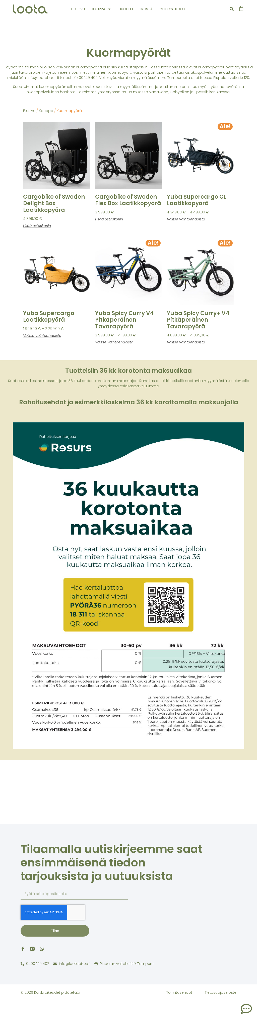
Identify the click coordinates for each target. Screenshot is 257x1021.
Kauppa (46, 110)
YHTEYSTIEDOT (172, 9)
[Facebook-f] (23, 949)
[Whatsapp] (42, 949)
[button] (232, 9)
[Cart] (241, 8)
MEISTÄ (147, 9)
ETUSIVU (78, 9)
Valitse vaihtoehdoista (186, 219)
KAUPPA (98, 9)
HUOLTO (126, 9)
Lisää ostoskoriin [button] (37, 225)
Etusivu (29, 110)
